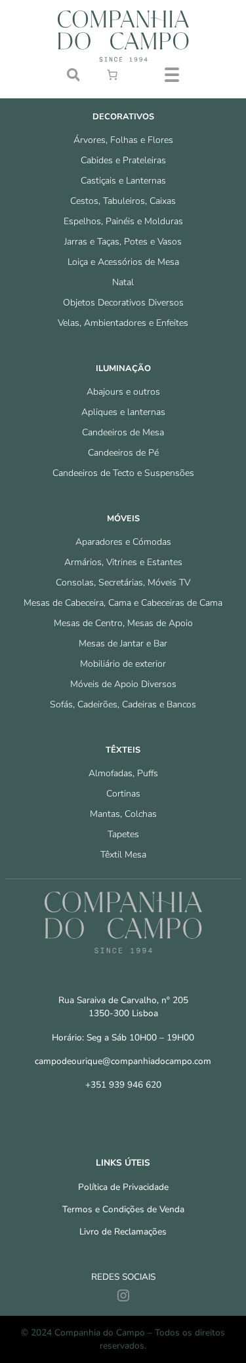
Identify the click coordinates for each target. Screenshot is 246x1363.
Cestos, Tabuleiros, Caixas (123, 201)
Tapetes (123, 834)
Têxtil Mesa (123, 854)
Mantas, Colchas (123, 814)
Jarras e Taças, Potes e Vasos (123, 241)
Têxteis (123, 750)
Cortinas (123, 793)
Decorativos (123, 117)
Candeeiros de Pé (123, 452)
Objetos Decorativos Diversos (123, 302)
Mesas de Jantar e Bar (123, 643)
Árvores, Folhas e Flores (123, 140)
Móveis (123, 518)
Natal (123, 282)
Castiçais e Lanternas (123, 180)
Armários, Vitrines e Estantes (123, 562)
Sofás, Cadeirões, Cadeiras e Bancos (123, 704)
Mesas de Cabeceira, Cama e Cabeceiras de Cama (123, 603)
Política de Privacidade (123, 1187)
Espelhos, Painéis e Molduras (123, 221)
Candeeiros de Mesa (123, 432)
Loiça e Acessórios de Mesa (123, 262)
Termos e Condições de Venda (123, 1209)
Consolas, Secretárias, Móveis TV (123, 582)
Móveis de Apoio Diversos (123, 684)
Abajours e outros (123, 391)
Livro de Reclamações (123, 1231)
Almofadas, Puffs (123, 773)
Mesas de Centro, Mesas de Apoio (123, 623)
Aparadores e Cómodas (123, 542)
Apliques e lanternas (123, 412)
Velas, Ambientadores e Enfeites (123, 323)
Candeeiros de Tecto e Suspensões (123, 473)
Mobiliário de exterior (123, 664)
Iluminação (123, 368)
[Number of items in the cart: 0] (112, 75)
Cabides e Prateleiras (123, 160)
